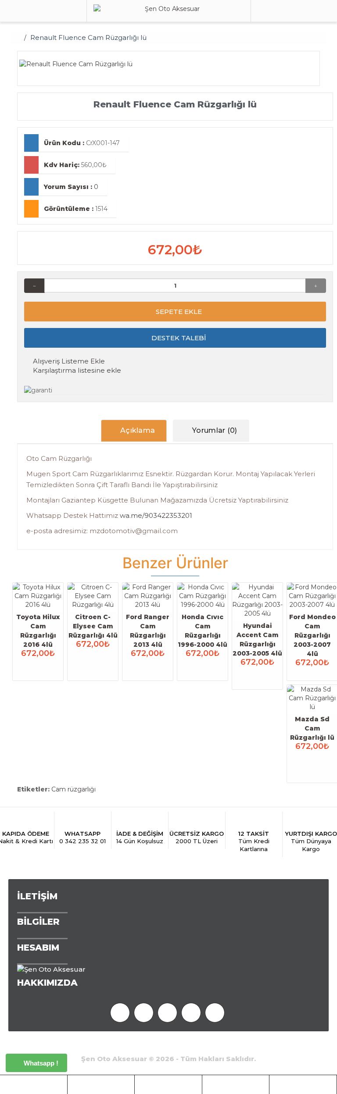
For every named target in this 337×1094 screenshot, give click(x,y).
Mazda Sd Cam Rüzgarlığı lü (312, 728)
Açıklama (136, 430)
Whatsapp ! (40, 1063)
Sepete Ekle (178, 311)
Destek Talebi (178, 338)
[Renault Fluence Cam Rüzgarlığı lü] (165, 64)
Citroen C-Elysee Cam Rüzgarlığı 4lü (93, 626)
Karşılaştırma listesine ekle (76, 370)
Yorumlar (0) (213, 430)
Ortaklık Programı (82, 1045)
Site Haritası (231, 1045)
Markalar (187, 1045)
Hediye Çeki (143, 1045)
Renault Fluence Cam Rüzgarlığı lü (88, 37)
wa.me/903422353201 (156, 515)
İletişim (273, 1045)
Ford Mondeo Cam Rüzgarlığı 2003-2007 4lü (312, 635)
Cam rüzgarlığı (73, 789)
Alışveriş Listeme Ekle (68, 361)
